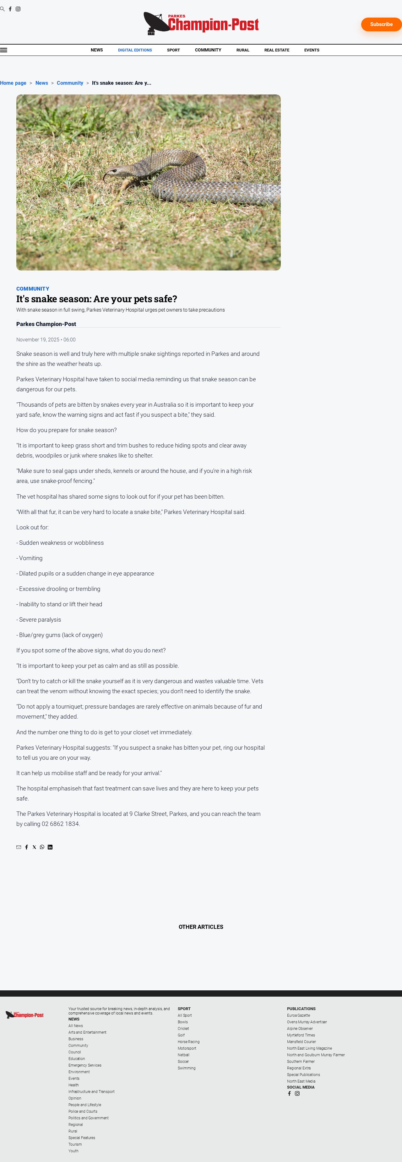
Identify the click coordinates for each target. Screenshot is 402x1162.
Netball (183, 1055)
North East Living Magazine (309, 1048)
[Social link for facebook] (10, 9)
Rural (242, 50)
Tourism (75, 1144)
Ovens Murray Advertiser (307, 1022)
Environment (79, 1072)
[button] (18, 847)
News (97, 49)
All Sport (185, 1015)
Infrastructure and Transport (91, 1092)
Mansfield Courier (301, 1042)
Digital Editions (135, 50)
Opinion (74, 1098)
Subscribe (381, 24)
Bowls (182, 1022)
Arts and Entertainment (87, 1032)
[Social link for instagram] (18, 9)
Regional (75, 1124)
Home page (13, 83)
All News (75, 1026)
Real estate (276, 50)
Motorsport (187, 1048)
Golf (181, 1035)
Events (311, 50)
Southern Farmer (301, 1061)
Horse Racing (189, 1042)
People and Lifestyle (84, 1105)
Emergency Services (84, 1065)
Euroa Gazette (298, 1015)
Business (75, 1039)
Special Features (81, 1138)
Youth (73, 1151)
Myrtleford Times (301, 1035)
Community (208, 49)
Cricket (183, 1028)
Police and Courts (82, 1111)
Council (74, 1052)
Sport (173, 50)
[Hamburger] (3, 50)
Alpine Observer (300, 1028)
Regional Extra (299, 1068)
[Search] (2, 9)
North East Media (301, 1081)
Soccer (183, 1061)
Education (76, 1059)
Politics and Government (88, 1118)
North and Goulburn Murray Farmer (316, 1055)
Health (73, 1085)
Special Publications (303, 1075)
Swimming (187, 1068)
